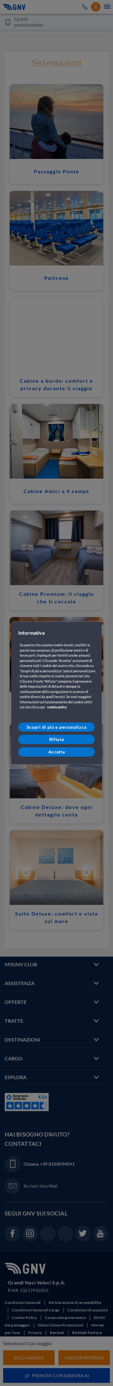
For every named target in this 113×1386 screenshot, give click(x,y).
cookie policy (57, 707)
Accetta (56, 751)
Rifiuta (56, 739)
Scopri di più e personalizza (57, 727)
